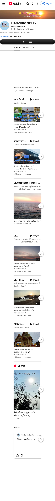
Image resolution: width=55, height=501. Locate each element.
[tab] (17, 47)
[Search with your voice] (32, 3)
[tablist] (27, 47)
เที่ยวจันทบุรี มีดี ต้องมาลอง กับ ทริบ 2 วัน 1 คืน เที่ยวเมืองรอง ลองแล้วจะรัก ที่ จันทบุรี (28, 88)
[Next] (40, 114)
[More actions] (39, 125)
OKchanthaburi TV (20, 130)
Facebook (5, 37)
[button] (38, 47)
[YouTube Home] (14, 3)
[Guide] (3, 3)
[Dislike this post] (22, 456)
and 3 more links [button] (15, 37)
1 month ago (40, 435)
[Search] (27, 3)
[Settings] (37, 3)
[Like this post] (18, 456)
